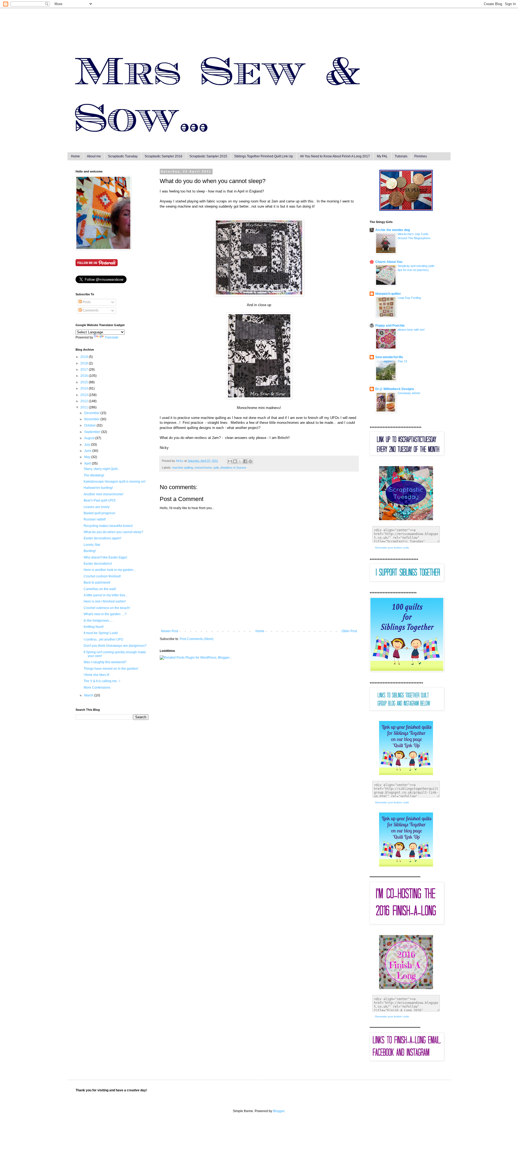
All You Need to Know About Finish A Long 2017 (335, 156)
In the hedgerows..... (98, 620)
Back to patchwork (97, 582)
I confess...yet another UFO (103, 639)
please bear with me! (411, 329)
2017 (84, 369)
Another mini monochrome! (103, 494)
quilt (216, 467)
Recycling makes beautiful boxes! (108, 526)
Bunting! (90, 551)
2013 (84, 395)
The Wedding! (94, 475)
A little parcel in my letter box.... (106, 595)
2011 (84, 407)
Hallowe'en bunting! (98, 488)
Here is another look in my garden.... (110, 570)
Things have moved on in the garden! (111, 669)
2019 (84, 357)
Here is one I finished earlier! (105, 601)
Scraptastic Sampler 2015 (208, 156)
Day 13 (402, 361)
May (87, 457)
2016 (84, 376)
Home (75, 156)
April (88, 463)
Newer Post (169, 631)
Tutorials (401, 156)
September (92, 432)
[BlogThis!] (235, 461)
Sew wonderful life (389, 357)
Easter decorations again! (102, 538)
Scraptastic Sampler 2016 (163, 156)
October (90, 425)
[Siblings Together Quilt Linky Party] (406, 865)
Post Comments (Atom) (196, 639)
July (87, 444)
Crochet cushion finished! (102, 576)
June (88, 451)
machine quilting (182, 467)
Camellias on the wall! (100, 589)
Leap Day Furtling (409, 297)
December (92, 413)
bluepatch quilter (388, 294)
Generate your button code (392, 547)
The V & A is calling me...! (102, 681)
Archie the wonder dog (392, 230)
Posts (86, 302)
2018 (84, 363)
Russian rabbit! (95, 519)
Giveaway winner (409, 393)
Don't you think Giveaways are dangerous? (115, 646)
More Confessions (97, 687)
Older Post (349, 631)
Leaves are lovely (97, 507)
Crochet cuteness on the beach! (107, 608)
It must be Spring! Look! (101, 633)
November (92, 419)
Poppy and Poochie (390, 325)
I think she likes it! (96, 675)
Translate (111, 337)
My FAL (382, 156)
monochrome (203, 467)
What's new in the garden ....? (105, 614)
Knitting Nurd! (94, 627)
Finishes (420, 156)
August (89, 438)
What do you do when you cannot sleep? (113, 532)
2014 (84, 388)
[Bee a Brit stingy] (406, 210)
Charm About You (388, 262)
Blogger (278, 1111)
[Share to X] (240, 461)
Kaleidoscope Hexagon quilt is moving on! (114, 481)
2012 (84, 401)
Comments (90, 310)
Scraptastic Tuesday (123, 156)
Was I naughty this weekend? (105, 662)
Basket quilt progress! (99, 513)
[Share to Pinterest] (250, 461)
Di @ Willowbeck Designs (394, 389)
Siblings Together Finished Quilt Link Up (263, 156)
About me (94, 156)
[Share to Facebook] (245, 461)
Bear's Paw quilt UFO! (99, 500)
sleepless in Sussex (233, 467)
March (89, 695)
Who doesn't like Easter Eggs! (105, 557)
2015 (84, 382)
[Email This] (230, 461)
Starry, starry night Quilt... (102, 469)
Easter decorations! (98, 564)
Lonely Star (92, 545)
